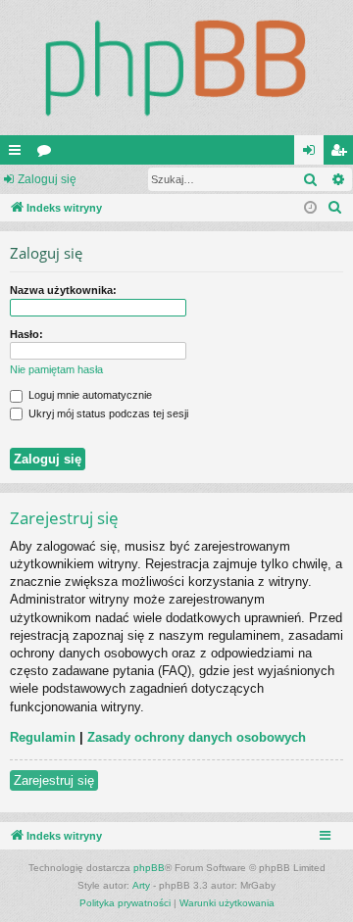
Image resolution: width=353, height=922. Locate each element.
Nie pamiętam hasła (56, 369)
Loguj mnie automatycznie (88, 395)
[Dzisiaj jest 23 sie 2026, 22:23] (310, 208)
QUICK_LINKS (18, 154)
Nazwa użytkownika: (63, 290)
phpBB (149, 867)
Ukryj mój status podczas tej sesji (106, 413)
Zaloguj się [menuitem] (313, 154)
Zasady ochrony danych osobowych (196, 737)
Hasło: (26, 334)
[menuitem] (335, 207)
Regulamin (43, 737)
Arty (141, 885)
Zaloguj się (47, 179)
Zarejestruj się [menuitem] (342, 154)
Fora (48, 154)
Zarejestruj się (54, 780)
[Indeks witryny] (176, 67)
